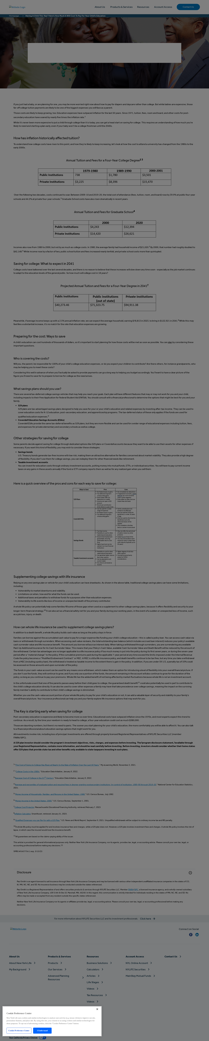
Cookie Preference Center (18, 1030)
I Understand (42, 1030)
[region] (52, 1021)
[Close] (97, 1009)
